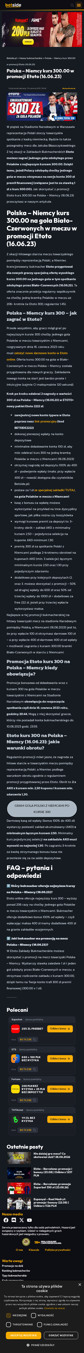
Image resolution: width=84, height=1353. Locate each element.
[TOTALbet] (15, 1119)
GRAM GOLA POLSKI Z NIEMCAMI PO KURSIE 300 (42, 809)
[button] (72, 5)
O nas (19, 1250)
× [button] (79, 1284)
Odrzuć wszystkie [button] (61, 1335)
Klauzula (34, 1250)
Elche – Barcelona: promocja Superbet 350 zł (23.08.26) (52, 1185)
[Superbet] (15, 1029)
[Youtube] (29, 1220)
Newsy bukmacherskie (30, 58)
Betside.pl (12, 58)
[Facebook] (6, 1220)
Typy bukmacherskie (14, 1275)
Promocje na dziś (12, 1266)
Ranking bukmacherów (16, 1270)
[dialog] (42, 1317)
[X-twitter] (21, 1220)
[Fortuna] (15, 1089)
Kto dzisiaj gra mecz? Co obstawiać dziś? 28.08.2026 (52, 1155)
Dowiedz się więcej (54, 1308)
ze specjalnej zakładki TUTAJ (54, 490)
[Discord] (14, 1220)
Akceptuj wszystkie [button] (23, 1335)
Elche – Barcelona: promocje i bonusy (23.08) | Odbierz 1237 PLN (53, 1172)
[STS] (15, 1058)
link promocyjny (45, 421)
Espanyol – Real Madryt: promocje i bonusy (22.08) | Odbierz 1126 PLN (51, 1202)
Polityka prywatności (57, 1250)
